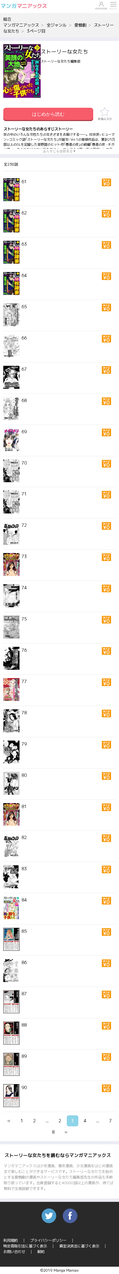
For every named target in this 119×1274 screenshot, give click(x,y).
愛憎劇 (80, 25)
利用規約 (10, 1240)
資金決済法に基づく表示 (79, 1246)
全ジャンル (56, 25)
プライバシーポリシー (48, 1240)
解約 (41, 1251)
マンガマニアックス (21, 25)
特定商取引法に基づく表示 (25, 1246)
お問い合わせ (14, 1251)
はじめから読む (48, 114)
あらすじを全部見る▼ (59, 151)
